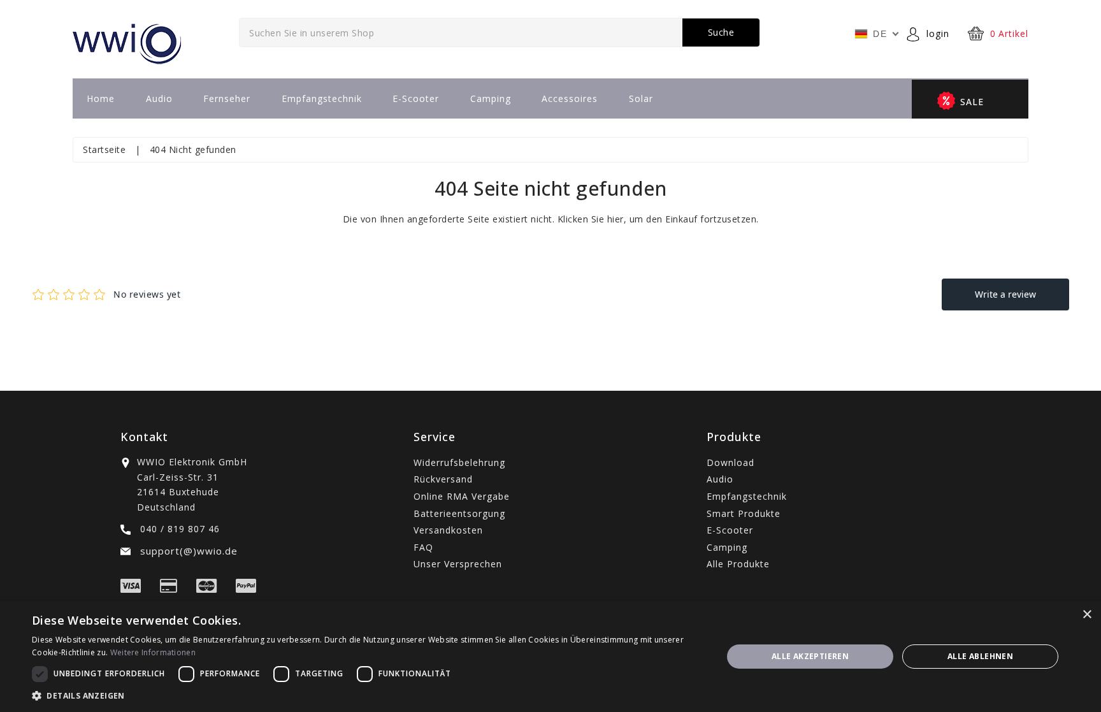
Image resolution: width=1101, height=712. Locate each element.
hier (615, 219)
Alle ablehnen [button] (980, 656)
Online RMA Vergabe (462, 496)
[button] (367, 695)
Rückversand (443, 479)
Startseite (104, 149)
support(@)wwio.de (187, 550)
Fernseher (226, 98)
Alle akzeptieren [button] (810, 656)
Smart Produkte (744, 513)
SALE (972, 102)
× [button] (1086, 615)
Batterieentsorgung (459, 513)
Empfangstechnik (322, 98)
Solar (641, 98)
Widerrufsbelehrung (459, 462)
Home (101, 98)
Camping (490, 98)
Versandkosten (448, 530)
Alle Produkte (738, 564)
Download (730, 462)
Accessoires (570, 98)
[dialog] (550, 656)
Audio (159, 98)
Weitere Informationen (153, 652)
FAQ (423, 547)
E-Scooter (415, 98)
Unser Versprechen (458, 564)
